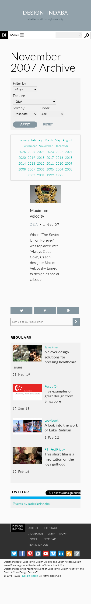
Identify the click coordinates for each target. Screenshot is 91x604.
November (46, 146)
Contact (50, 528)
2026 (22, 151)
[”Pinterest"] (68, 310)
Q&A (34, 224)
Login (32, 539)
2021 (69, 151)
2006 (41, 169)
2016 (59, 157)
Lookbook (52, 420)
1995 (59, 175)
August (67, 140)
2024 (41, 151)
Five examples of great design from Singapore (59, 396)
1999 (50, 175)
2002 (31, 175)
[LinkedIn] (61, 553)
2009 (69, 163)
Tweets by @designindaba (31, 503)
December (61, 146)
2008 (22, 169)
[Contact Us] (77, 553)
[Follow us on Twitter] (21, 310)
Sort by (18, 108)
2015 (69, 157)
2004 (59, 169)
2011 (50, 163)
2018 (41, 157)
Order (44, 108)
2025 (31, 151)
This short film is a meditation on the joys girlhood (59, 459)
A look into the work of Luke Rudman (61, 427)
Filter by (19, 83)
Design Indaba (30, 575)
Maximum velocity (39, 213)
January (24, 140)
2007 (31, 169)
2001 (41, 175)
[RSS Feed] (69, 553)
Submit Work (57, 533)
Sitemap (50, 539)
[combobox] (69, 35)
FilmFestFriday (55, 449)
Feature (19, 95)
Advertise (35, 533)
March (49, 140)
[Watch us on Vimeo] (53, 553)
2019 (31, 157)
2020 (22, 157)
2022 (59, 151)
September (30, 146)
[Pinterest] (30, 553)
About (33, 528)
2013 (31, 163)
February (37, 140)
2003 (69, 169)
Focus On (51, 386)
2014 (22, 163)
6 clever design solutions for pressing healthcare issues (44, 359)
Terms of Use (38, 545)
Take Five (51, 347)
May (58, 140)
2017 (50, 157)
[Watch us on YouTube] (46, 553)
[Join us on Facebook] (45, 310)
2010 (59, 163)
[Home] (45, 13)
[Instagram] (38, 553)
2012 (41, 163)
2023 (50, 151)
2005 (50, 169)
